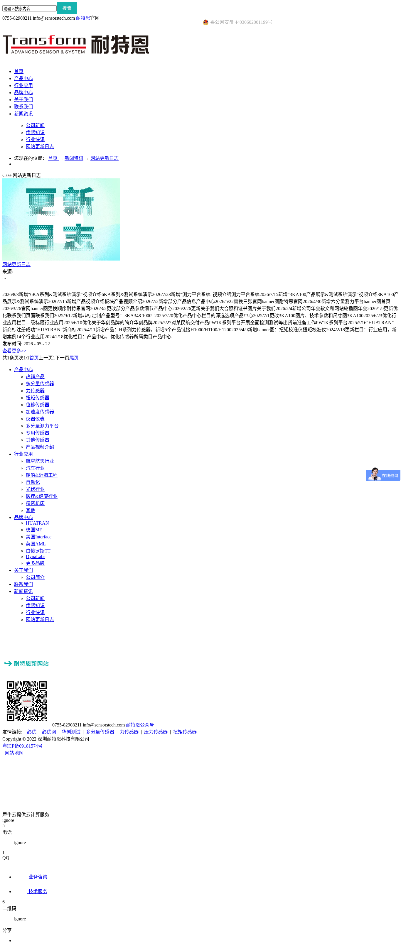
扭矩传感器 (185, 731)
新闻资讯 (74, 158)
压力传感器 (156, 731)
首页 (18, 71)
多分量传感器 (100, 731)
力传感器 (129, 731)
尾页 (74, 357)
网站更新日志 (104, 158)
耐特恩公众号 (140, 724)
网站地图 (12, 753)
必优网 (49, 731)
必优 (31, 731)
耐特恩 (83, 18)
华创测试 (71, 731)
